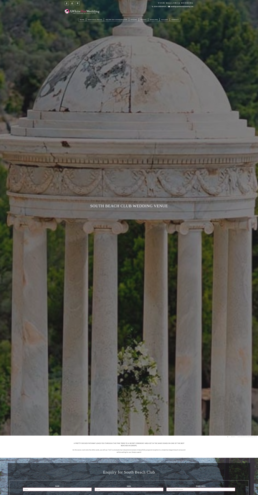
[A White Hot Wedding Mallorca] (82, 9)
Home (82, 19)
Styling (134, 19)
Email (129, 486)
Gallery (164, 19)
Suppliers (154, 19)
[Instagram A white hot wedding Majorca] (72, 3)
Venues (143, 19)
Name (57, 486)
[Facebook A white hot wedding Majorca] (67, 3)
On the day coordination (116, 19)
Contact (175, 19)
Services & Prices (95, 19)
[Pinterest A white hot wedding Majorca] (78, 3)
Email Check (200, 486)
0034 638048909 (160, 6)
